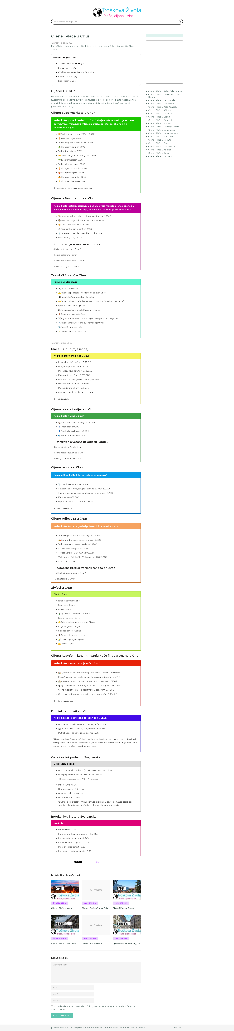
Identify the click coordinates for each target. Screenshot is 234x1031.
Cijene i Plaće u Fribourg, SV (126, 943)
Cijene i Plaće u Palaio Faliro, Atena (165, 91)
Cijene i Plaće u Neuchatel (64, 943)
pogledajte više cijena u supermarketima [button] (74, 188)
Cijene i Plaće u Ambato (159, 123)
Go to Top (177, 1028)
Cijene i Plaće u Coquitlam (161, 104)
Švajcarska (59, 903)
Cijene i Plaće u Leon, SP (160, 117)
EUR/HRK (151, 82)
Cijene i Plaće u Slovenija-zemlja (163, 127)
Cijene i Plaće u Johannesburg (163, 133)
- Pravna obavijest (129, 1028)
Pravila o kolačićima (95, 1028)
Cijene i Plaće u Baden (123, 908)
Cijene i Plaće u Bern (92, 943)
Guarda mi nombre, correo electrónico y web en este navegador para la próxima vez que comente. (93, 1007)
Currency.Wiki (176, 82)
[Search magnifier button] (180, 21)
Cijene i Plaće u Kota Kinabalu (162, 107)
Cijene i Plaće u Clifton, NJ (160, 113)
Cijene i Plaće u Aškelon (159, 150)
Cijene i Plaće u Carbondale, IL (163, 100)
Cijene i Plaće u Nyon (61, 908)
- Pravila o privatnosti (113, 1028)
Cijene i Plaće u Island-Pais (161, 136)
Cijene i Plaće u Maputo (159, 140)
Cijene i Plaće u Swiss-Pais (95, 908)
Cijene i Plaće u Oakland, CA (162, 146)
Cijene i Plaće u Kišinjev (159, 110)
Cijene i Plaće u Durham (160, 156)
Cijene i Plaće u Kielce (158, 153)
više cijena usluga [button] (64, 508)
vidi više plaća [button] (63, 399)
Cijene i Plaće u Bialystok (160, 120)
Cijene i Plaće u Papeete (160, 143)
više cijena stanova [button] (65, 701)
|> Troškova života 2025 (61, 1028)
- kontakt (141, 1028)
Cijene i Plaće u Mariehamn (161, 130)
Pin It (98, 862)
